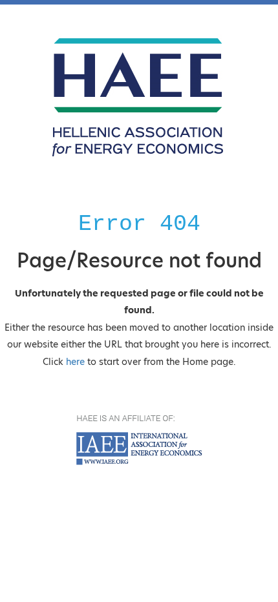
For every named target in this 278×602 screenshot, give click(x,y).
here (75, 361)
